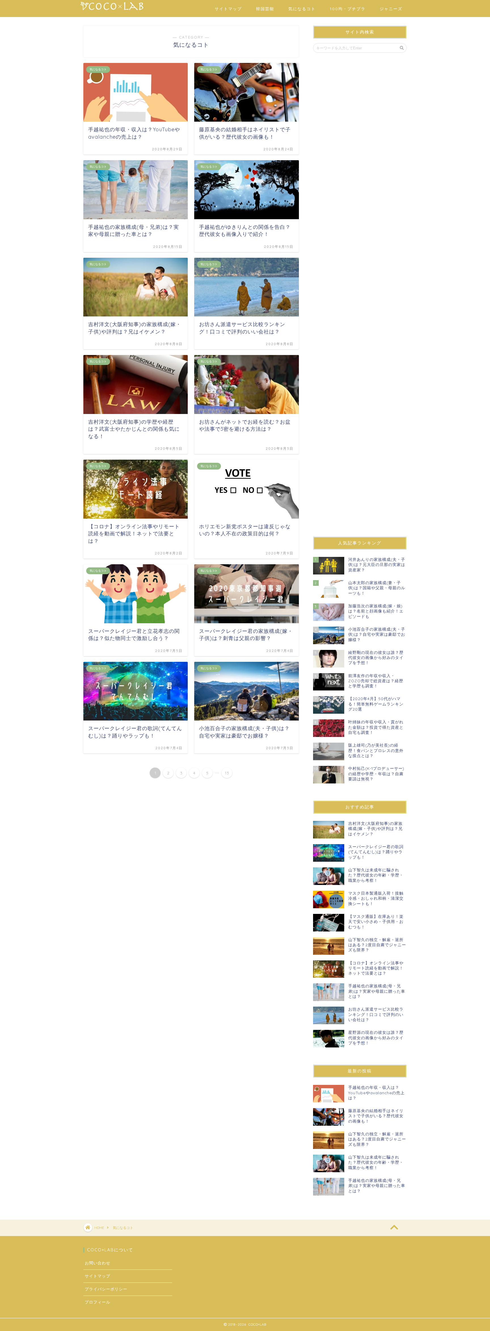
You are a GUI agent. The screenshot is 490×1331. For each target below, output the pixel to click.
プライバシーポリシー (106, 1288)
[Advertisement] (360, 294)
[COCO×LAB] (112, 11)
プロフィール (97, 1302)
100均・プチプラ (348, 8)
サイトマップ (228, 8)
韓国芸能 (265, 8)
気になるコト (302, 8)
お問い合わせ (97, 1262)
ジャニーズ (391, 8)
